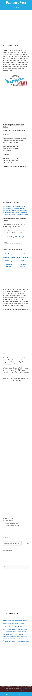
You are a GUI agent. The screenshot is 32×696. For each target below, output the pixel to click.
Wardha (27, 641)
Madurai (24, 631)
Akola (11, 618)
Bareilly (12, 620)
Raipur (4, 636)
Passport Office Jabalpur (12, 523)
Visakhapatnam (20, 641)
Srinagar (5, 638)
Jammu (25, 629)
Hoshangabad (9, 520)
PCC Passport (9, 261)
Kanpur (4, 631)
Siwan (26, 636)
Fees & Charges (22, 261)
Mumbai (6, 634)
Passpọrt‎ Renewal (9, 257)
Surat (9, 638)
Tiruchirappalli (20, 638)
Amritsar (5, 620)
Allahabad (15, 618)
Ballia (9, 620)
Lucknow (18, 631)
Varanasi (13, 641)
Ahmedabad (6, 618)
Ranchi (14, 636)
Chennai (20, 623)
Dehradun (12, 627)
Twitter (25, 237)
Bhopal (25, 620)
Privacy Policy (20, 691)
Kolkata (8, 631)
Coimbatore (6, 627)
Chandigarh (13, 623)
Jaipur (14, 629)
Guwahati (10, 629)
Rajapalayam (9, 636)
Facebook (19, 237)
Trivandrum (7, 641)
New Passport (9, 254)
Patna (15, 634)
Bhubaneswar (6, 623)
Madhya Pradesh (10, 518)
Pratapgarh (21, 634)
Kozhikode (13, 631)
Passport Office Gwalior (12, 525)
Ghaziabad (24, 627)
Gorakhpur (5, 629)
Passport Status (22, 254)
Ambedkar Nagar (21, 618)
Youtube (5, 239)
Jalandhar (20, 629)
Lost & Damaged (22, 257)
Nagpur (12, 634)
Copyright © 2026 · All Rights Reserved (16, 694)
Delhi (18, 626)
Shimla (18, 636)
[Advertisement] (16, 26)
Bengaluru (18, 620)
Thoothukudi (13, 638)
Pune (26, 634)
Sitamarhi (22, 636)
